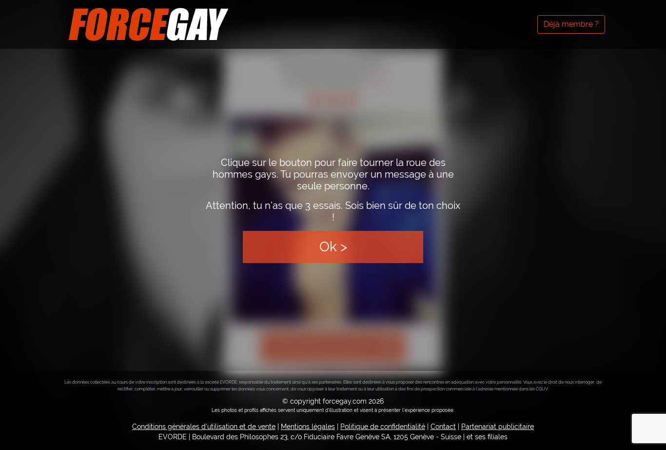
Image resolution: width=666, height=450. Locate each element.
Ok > (333, 247)
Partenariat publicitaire (497, 426)
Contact (443, 426)
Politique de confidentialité (382, 426)
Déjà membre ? (571, 24)
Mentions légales (308, 426)
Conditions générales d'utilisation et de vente (203, 426)
